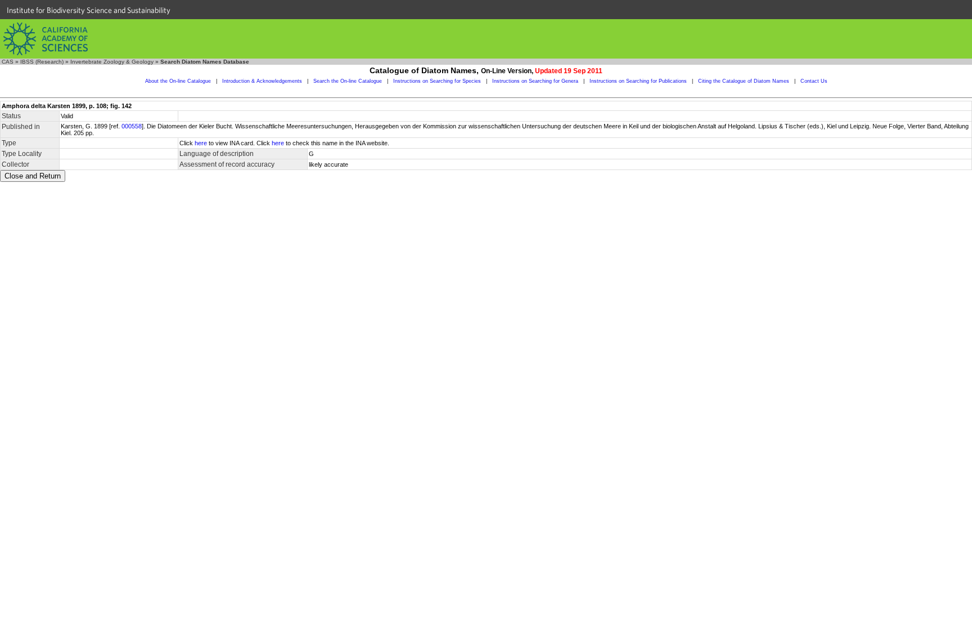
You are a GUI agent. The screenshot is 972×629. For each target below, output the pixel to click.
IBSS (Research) (42, 62)
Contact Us (813, 81)
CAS (8, 62)
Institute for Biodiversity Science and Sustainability (88, 10)
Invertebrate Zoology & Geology (112, 62)
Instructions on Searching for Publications (638, 81)
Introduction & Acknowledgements (262, 81)
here (201, 143)
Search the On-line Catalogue (347, 81)
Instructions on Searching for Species (437, 81)
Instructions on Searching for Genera (535, 81)
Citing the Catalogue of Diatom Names (743, 81)
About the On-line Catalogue (178, 81)
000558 (132, 126)
